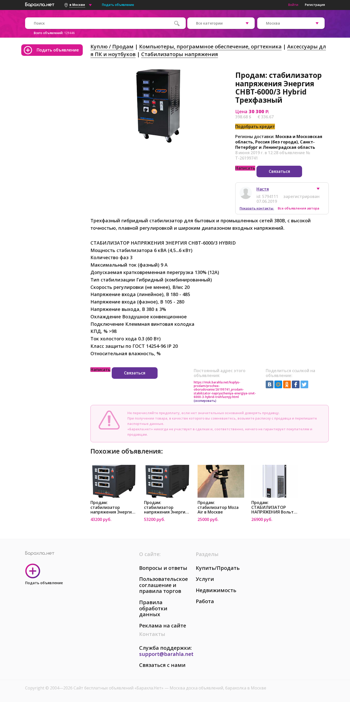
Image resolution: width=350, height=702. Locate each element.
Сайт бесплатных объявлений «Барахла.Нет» (119, 688)
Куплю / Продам (111, 46)
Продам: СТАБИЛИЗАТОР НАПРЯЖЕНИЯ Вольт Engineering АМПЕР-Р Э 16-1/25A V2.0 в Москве (274, 507)
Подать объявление (118, 5)
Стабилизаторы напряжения (179, 54)
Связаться (279, 171)
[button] (320, 190)
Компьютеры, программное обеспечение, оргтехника (210, 46)
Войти (293, 5)
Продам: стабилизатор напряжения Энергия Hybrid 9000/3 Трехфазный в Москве (113, 507)
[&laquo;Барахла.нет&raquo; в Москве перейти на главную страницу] (39, 4)
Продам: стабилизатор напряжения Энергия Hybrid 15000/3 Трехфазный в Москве (167, 507)
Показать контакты (257, 208)
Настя (262, 189)
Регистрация (315, 5)
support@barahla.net (166, 654)
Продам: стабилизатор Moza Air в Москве (218, 507)
